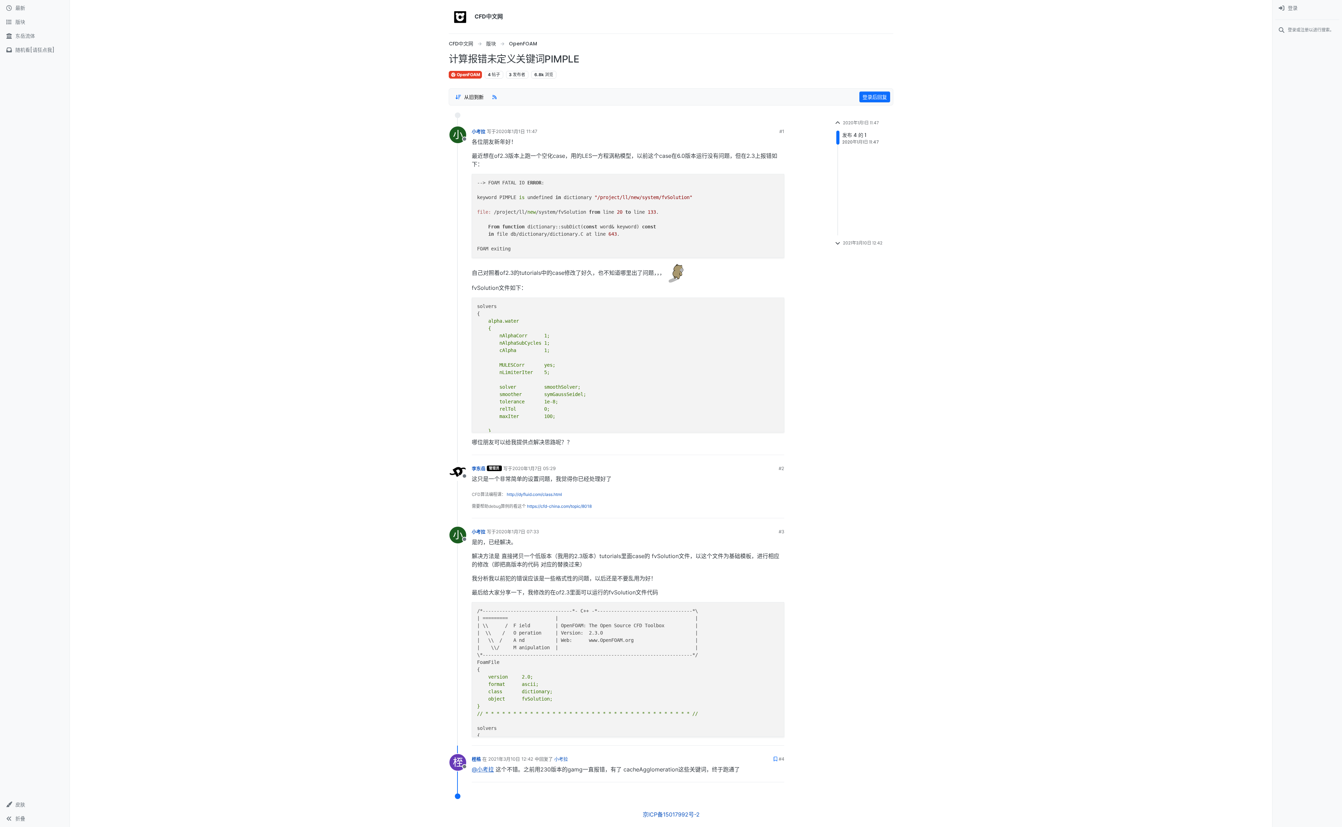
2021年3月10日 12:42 (510, 759)
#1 (781, 131)
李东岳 (478, 468)
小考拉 (478, 131)
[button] (35, 804)
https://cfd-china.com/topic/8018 (559, 506)
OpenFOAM (468, 74)
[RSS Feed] (494, 97)
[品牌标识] (460, 16)
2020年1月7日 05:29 (534, 468)
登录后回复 (875, 97)
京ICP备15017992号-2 (671, 814)
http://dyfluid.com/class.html (534, 494)
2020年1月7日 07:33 (517, 531)
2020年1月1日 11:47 (516, 131)
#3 (781, 531)
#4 (781, 759)
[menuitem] (1307, 8)
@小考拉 (483, 769)
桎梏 (476, 759)
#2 (781, 468)
